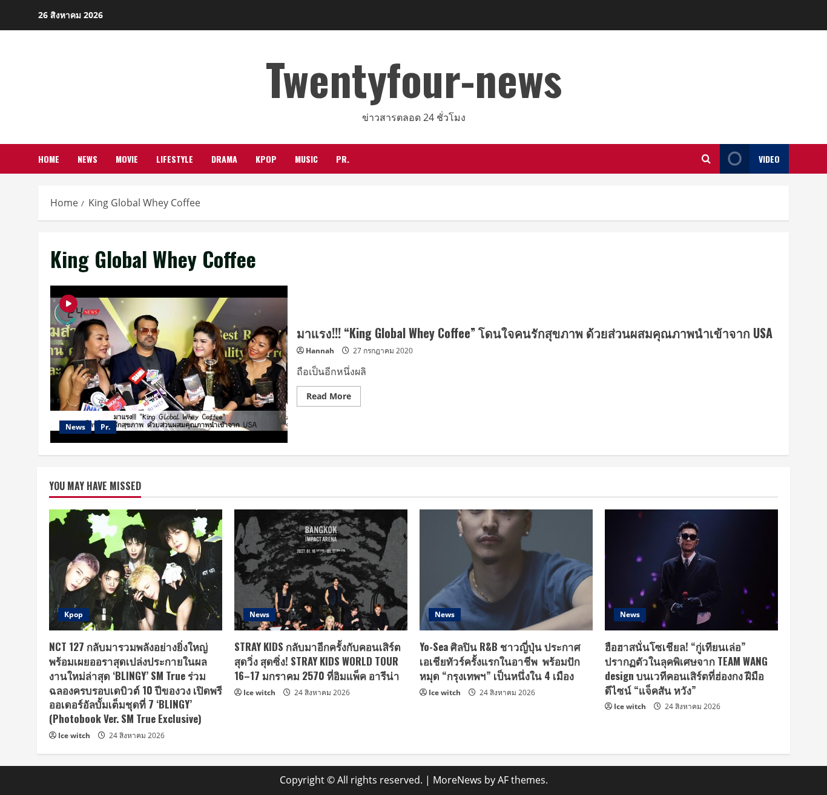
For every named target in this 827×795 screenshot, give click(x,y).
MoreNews (457, 780)
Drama (224, 158)
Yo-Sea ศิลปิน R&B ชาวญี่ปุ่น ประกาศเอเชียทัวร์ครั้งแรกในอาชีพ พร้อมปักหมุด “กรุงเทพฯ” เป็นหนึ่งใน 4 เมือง (500, 661)
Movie (127, 158)
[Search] (706, 159)
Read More (333, 398)
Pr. (342, 158)
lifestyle (174, 158)
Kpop (266, 158)
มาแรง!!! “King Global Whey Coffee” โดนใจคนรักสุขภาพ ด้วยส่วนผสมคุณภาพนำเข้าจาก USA (169, 364)
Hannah (320, 350)
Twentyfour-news (414, 78)
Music (306, 158)
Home (48, 158)
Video (769, 158)
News (87, 158)
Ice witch (74, 735)
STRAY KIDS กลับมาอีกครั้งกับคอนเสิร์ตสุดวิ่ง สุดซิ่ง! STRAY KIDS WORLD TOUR (317, 661)
